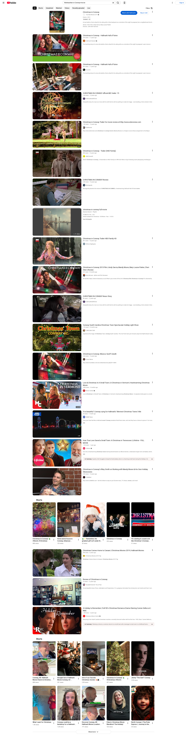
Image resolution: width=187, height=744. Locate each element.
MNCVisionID (89, 156)
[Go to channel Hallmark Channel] (84, 41)
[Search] (118, 3)
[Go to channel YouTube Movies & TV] (84, 14)
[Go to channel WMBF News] (84, 417)
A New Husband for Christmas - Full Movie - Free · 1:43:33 (98, 216)
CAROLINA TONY (90, 330)
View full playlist (87, 219)
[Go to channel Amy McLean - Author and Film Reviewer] (84, 275)
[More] (152, 459)
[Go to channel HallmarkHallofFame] (84, 98)
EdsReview (89, 127)
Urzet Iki (88, 70)
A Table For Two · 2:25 (88, 214)
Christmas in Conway (91, 12)
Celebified (88, 477)
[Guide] (3, 3)
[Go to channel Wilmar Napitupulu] (84, 244)
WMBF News (89, 417)
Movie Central (89, 390)
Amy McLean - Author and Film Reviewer (97, 275)
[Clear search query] (113, 3)
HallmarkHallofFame (91, 98)
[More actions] (54, 540)
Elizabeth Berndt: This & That (93, 585)
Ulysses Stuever (87, 212)
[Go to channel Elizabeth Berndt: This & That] (84, 585)
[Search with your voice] (124, 3)
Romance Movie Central (92, 616)
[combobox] (88, 3)
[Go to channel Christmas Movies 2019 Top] (84, 556)
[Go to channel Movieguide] (84, 185)
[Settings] (172, 3)
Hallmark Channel (91, 41)
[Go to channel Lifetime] (84, 448)
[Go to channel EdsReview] (84, 127)
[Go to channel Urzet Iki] (84, 70)
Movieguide (89, 185)
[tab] (35, 8)
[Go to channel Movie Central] (84, 390)
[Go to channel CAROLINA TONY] (84, 330)
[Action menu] (152, 12)
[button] (121, 459)
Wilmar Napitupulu (91, 244)
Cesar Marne (89, 359)
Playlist (95, 212)
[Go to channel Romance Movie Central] (84, 616)
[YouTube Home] (11, 2)
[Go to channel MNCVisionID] (84, 156)
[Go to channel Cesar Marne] (84, 359)
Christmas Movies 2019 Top (93, 556)
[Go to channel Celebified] (84, 477)
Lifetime (88, 448)
